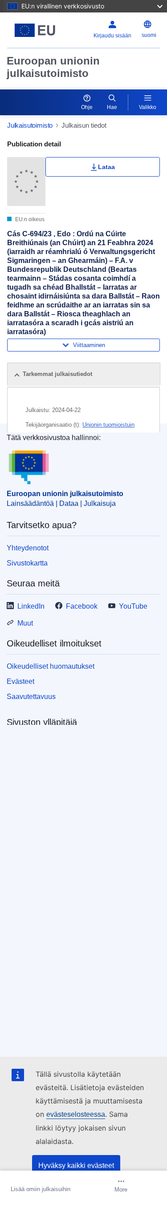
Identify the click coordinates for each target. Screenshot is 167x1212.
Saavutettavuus (31, 696)
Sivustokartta (27, 563)
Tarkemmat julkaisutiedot (57, 374)
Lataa (106, 166)
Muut (25, 623)
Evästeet (20, 681)
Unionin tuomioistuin (108, 424)
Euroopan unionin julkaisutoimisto (53, 67)
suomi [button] (149, 35)
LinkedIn (31, 606)
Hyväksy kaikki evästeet (76, 1165)
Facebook (82, 606)
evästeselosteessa (75, 1114)
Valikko (147, 107)
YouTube (133, 606)
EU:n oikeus (29, 219)
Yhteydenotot (28, 548)
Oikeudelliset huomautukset (50, 666)
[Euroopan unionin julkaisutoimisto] (35, 30)
